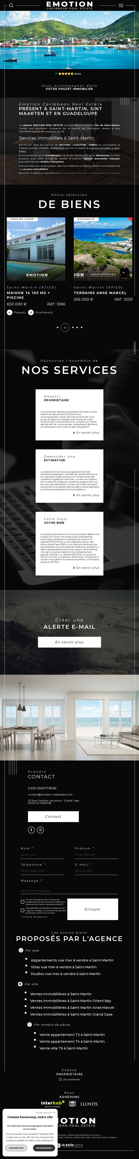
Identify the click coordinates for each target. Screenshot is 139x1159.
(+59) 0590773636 (42, 793)
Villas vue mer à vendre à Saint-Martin (64, 972)
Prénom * (84, 853)
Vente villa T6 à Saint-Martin (63, 1053)
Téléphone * (33, 869)
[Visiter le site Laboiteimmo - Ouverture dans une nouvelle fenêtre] (69, 1153)
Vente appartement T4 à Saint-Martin (72, 1046)
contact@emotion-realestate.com (50, 799)
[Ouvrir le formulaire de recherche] (11, 5)
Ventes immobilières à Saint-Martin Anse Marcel (72, 1012)
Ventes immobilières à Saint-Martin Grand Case (71, 1019)
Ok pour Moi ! (44, 1148)
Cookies (113, 1142)
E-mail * (83, 869)
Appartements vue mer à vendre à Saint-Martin (72, 965)
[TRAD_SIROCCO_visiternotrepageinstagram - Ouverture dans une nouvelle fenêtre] (40, 834)
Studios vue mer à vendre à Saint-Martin (66, 979)
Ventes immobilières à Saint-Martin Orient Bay (70, 1006)
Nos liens (86, 1142)
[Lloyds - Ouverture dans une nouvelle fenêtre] (89, 1109)
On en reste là (44, 1112)
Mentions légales (63, 1142)
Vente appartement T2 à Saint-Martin (72, 1039)
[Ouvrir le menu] (121, 5)
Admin (76, 1142)
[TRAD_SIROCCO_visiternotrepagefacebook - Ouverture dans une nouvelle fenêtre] (31, 834)
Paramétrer (16, 1148)
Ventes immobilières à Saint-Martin (61, 999)
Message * (31, 885)
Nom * (27, 853)
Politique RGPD (99, 1142)
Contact (134, 348)
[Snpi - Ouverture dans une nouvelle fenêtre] (72, 1109)
